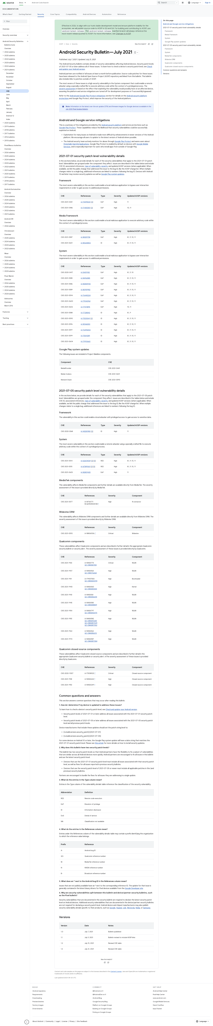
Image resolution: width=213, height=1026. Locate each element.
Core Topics (55, 14)
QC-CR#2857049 (91, 623)
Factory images (38, 1005)
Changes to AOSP (123, 34)
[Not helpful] (152, 44)
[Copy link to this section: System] (69, 251)
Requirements (37, 994)
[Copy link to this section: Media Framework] (80, 216)
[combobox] (168, 3)
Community (49, 1021)
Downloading (37, 998)
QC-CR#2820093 (91, 581)
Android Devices (89, 14)
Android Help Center (160, 991)
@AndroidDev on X (99, 994)
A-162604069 (86, 461)
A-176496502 (86, 330)
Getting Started (25, 14)
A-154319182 (85, 272)
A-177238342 (85, 313)
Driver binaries (37, 1009)
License (64, 1021)
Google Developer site (134, 888)
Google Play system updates (112, 174)
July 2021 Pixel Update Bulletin (77, 109)
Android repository (39, 991)
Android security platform (112, 125)
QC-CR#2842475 (91, 613)
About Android (38, 1021)
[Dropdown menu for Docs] (26, 2)
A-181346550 (85, 324)
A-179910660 (85, 341)
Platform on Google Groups (102, 1005)
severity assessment (67, 89)
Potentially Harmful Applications (76, 144)
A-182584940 (86, 284)
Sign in (207, 3)
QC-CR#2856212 (91, 633)
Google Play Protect (67, 128)
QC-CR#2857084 (91, 641)
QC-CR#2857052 (91, 625)
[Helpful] (149, 44)
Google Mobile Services (161, 1002)
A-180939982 (85, 290)
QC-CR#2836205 (91, 597)
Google (112, 908)
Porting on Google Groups (102, 1012)
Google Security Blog (100, 1002)
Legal (58, 1021)
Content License (116, 971)
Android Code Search (40, 3)
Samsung (146, 908)
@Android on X (98, 991)
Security (40, 14)
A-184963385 (85, 278)
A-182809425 (86, 472)
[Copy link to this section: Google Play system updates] (91, 349)
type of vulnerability (92, 166)
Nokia (138, 908)
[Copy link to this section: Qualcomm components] (86, 541)
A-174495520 (86, 202)
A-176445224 (86, 295)
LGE (124, 908)
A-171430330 (85, 208)
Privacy (72, 1021)
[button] (13, 35)
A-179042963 (85, 301)
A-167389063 (85, 467)
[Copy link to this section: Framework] (73, 180)
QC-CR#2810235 (91, 621)
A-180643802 (86, 243)
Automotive (106, 14)
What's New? (8, 14)
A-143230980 (86, 431)
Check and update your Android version (121, 709)
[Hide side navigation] (27, 1022)
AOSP (61, 44)
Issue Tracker (157, 1009)
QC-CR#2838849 (91, 605)
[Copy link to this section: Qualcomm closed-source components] (102, 649)
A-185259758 (85, 237)
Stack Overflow (158, 1005)
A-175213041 (85, 318)
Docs (21, 3)
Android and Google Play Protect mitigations (87, 96)
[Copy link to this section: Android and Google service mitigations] (112, 120)
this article (99, 743)
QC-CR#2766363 (91, 573)
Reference (122, 14)
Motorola (131, 908)
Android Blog (97, 998)
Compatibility (71, 14)
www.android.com (159, 998)
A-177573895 (85, 307)
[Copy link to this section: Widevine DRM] (76, 512)
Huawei (119, 908)
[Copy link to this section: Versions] (72, 917)
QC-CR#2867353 (91, 565)
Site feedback (82, 1021)
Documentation (11, 9)
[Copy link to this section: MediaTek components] (85, 480)
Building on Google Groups (102, 1009)
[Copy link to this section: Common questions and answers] (103, 696)
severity (104, 166)
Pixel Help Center (159, 994)
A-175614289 (85, 336)
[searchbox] (15, 21)
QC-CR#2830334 (91, 589)
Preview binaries (38, 1002)
